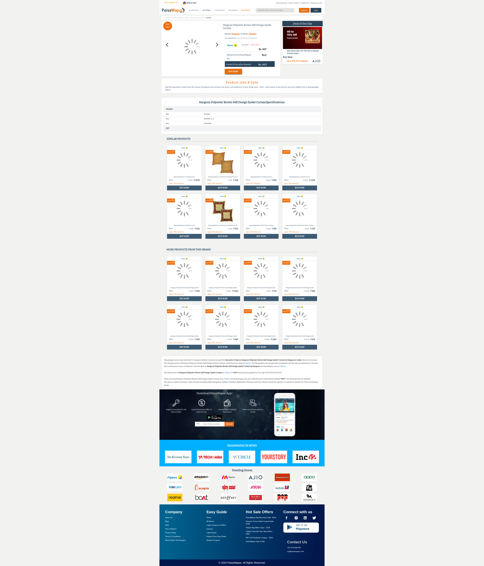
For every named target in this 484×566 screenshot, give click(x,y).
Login (316, 10)
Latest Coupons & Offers (216, 525)
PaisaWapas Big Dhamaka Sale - (261, 518)
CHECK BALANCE (281, 3)
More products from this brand (189, 249)
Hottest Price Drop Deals (216, 536)
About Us (168, 518)
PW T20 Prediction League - (259, 538)
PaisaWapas (234, 562)
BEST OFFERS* (245, 10)
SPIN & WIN (191, 3)
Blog (167, 521)
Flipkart (252, 34)
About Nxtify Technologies (175, 540)
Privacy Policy (170, 533)
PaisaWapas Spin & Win (255, 541)
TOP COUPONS (232, 10)
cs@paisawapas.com (295, 551)
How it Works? (171, 529)
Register (304, 10)
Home (208, 518)
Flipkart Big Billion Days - (258, 528)
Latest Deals (211, 533)
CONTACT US (305, 3)
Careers (209, 529)
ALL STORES (206, 10)
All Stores (210, 521)
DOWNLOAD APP (316, 3)
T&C (228, 59)
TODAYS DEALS (219, 10)
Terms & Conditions (173, 536)
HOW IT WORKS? (294, 3)
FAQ (167, 525)
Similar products (178, 138)
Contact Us (297, 542)
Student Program (213, 540)
